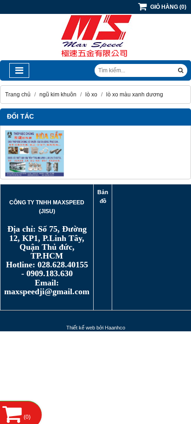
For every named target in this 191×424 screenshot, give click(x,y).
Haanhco (115, 327)
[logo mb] (95, 58)
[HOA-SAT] (95, 153)
